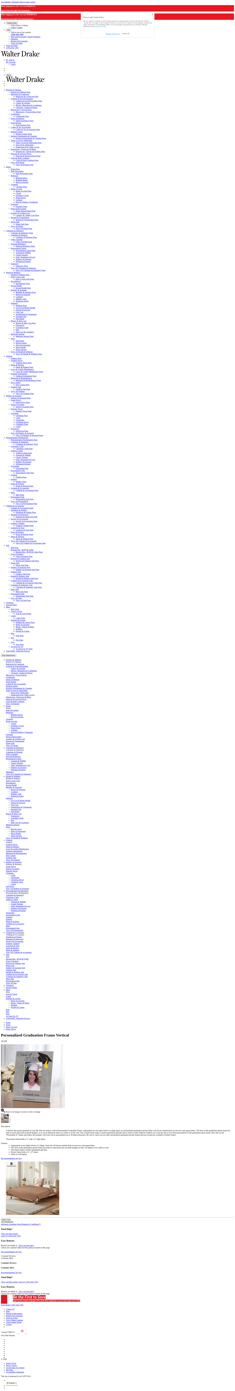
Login (13, 64)
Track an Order (17, 43)
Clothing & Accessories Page (22, 508)
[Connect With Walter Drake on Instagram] (21, 1333)
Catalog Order (12, 23)
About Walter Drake (14, 1322)
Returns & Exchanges (19, 41)
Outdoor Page (16, 358)
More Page (15, 609)
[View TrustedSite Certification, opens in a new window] (12, 1386)
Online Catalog (17, 28)
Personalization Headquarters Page (24, 440)
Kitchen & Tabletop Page (20, 92)
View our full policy (26, 1245)
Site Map (9, 1370)
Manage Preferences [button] (113, 34)
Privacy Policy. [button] (101, 26)
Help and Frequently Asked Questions (25, 37)
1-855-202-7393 (17, 34)
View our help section (9, 1234)
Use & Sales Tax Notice (15, 1368)
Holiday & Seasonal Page (21, 398)
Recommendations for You (11, 1158)
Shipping (14, 39)
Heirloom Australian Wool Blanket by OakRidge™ (21, 1224)
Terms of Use (11, 1363)
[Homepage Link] (20, 56)
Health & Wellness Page (20, 275)
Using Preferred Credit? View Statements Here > (17, 19)
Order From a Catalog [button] (19, 25)
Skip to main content (27, 2)
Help (8, 30)
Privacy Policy (11, 1365)
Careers (9, 1325)
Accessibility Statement (10, 2)
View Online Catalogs (14, 1320)
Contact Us (10, 1309)
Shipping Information (14, 1314)
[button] (125, 34)
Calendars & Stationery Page (22, 233)
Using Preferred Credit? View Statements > (15, 10)
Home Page (15, 169)
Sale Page (14, 548)
